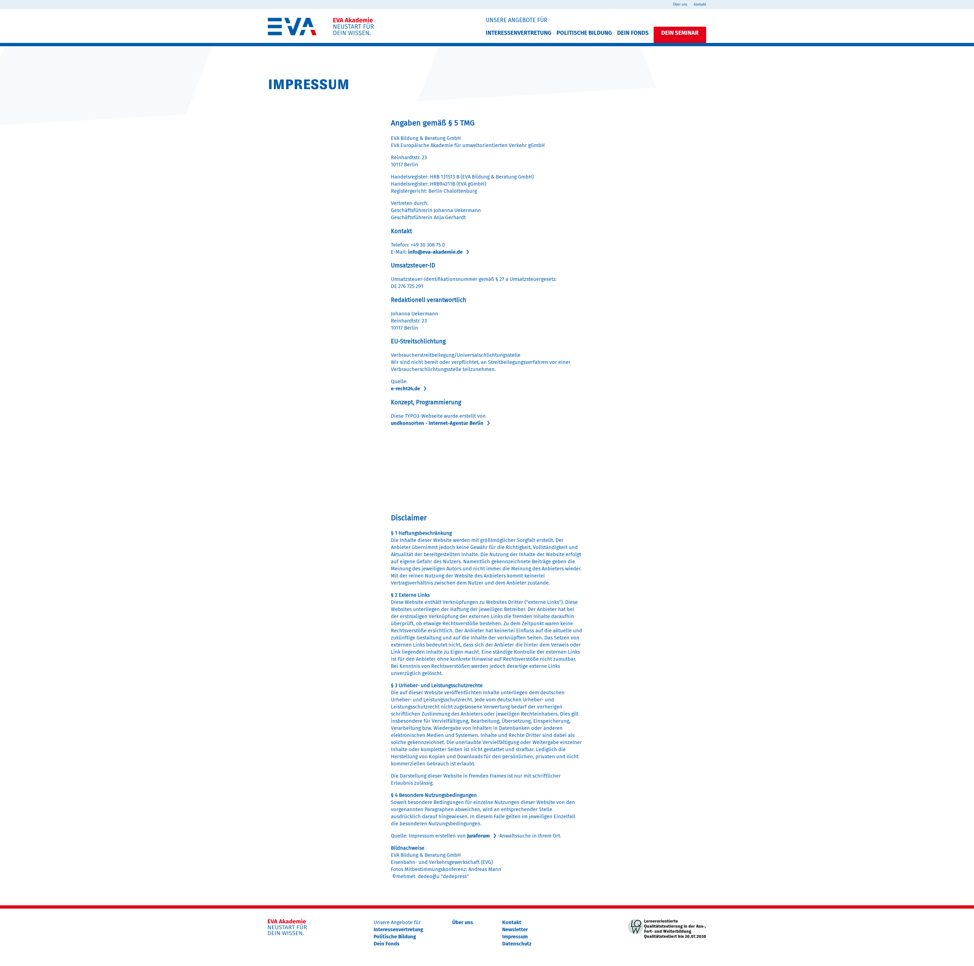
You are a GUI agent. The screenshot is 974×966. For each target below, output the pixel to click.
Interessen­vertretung (518, 32)
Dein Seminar (680, 32)
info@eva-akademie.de (435, 252)
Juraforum (478, 836)
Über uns (680, 4)
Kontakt (700, 4)
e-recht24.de (405, 388)
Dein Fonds (633, 32)
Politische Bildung (584, 32)
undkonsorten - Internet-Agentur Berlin (437, 423)
